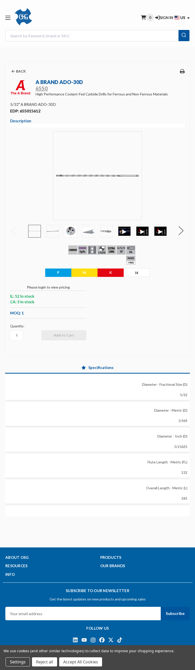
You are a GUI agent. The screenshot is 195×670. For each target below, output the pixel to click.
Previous (14, 231)
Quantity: (17, 326)
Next (181, 231)
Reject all (44, 662)
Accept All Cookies (80, 662)
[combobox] (97, 35)
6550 (42, 88)
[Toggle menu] (8, 18)
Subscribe (175, 613)
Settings (18, 662)
